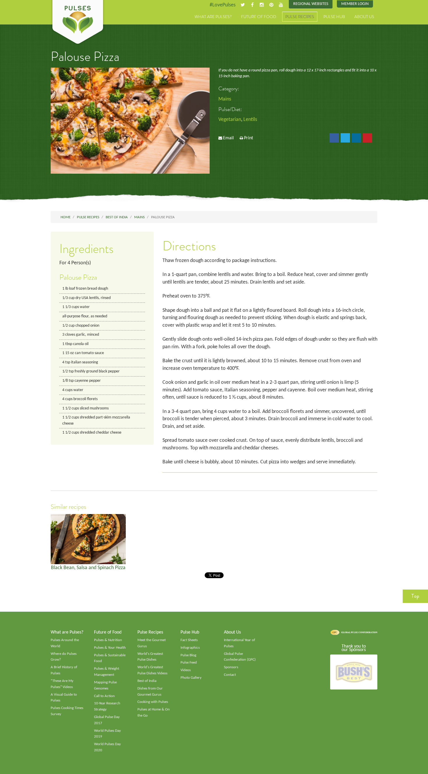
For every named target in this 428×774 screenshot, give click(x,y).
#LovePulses (223, 5)
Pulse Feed (189, 662)
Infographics (190, 648)
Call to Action (104, 696)
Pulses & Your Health (110, 648)
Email (228, 138)
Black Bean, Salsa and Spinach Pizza (88, 568)
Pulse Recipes (299, 16)
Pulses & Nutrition (108, 640)
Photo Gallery (191, 678)
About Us (364, 16)
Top (415, 595)
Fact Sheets (189, 640)
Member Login (355, 4)
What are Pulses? (213, 16)
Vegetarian (229, 119)
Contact (230, 675)
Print (248, 138)
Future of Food (258, 16)
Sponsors (231, 667)
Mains (224, 99)
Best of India (146, 681)
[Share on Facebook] (334, 138)
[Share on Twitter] (345, 138)
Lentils (250, 119)
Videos (186, 670)
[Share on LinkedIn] (356, 138)
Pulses (78, 22)
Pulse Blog (188, 655)
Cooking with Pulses (152, 702)
